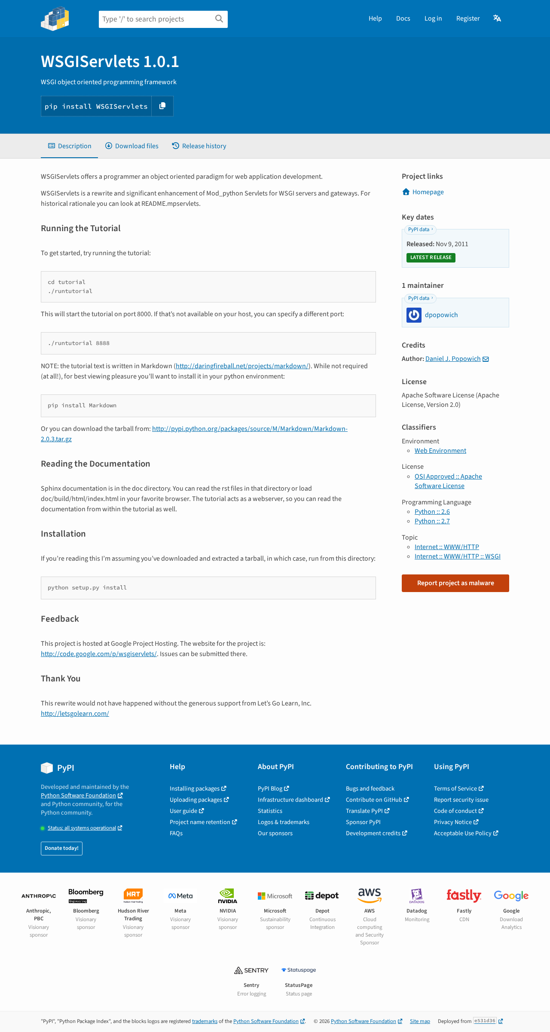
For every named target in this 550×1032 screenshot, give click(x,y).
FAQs (176, 833)
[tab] (69, 146)
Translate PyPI (364, 810)
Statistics (270, 810)
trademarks (204, 1021)
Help (375, 18)
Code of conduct (455, 810)
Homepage (428, 192)
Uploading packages (196, 799)
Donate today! (62, 848)
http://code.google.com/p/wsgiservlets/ (99, 654)
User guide (183, 810)
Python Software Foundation (78, 795)
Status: (82, 828)
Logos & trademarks (283, 822)
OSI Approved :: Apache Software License (448, 481)
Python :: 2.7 (432, 521)
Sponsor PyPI (363, 822)
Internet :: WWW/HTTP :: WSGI (458, 556)
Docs (403, 18)
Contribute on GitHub (374, 799)
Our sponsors (275, 833)
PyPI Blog (270, 788)
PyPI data (418, 229)
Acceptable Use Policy (463, 833)
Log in (433, 18)
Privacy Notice (453, 822)
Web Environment (440, 450)
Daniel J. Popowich (453, 358)
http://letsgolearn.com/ (75, 713)
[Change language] (497, 18)
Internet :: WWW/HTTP (447, 547)
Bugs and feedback (370, 788)
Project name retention (200, 822)
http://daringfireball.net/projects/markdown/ (242, 366)
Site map (420, 1021)
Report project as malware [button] (455, 583)
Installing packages (195, 788)
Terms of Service (455, 788)
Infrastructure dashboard (290, 799)
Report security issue (461, 799)
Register (468, 18)
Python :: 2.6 (432, 511)
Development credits (373, 833)
